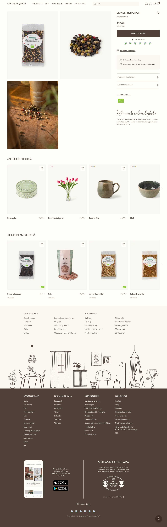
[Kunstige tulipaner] (67, 189)
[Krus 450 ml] (108, 189)
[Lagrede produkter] (154, 3)
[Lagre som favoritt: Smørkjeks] (42, 168)
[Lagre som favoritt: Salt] (83, 244)
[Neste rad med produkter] (162, 188)
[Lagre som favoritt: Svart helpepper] (42, 244)
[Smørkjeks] (26, 189)
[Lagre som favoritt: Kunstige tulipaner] (83, 168)
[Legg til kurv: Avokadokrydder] (124, 298)
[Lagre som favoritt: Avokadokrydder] (124, 244)
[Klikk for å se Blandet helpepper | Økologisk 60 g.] (32, 45)
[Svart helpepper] (26, 265)
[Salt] (67, 265)
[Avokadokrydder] (108, 265)
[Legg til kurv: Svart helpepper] (42, 298)
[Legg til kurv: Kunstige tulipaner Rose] (83, 222)
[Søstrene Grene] (16, 4)
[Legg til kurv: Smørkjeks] (42, 222)
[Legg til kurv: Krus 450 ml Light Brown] (124, 222)
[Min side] (150, 3)
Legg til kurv (138, 33)
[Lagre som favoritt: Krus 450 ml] (124, 168)
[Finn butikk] (146, 3)
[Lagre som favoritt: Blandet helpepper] (158, 12)
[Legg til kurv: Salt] (83, 298)
